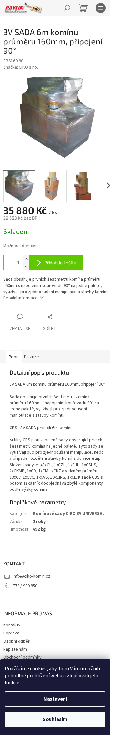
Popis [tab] (14, 357)
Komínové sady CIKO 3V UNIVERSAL (68, 514)
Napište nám (15, 649)
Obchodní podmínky (22, 657)
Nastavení (55, 698)
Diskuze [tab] (31, 357)
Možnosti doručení (21, 246)
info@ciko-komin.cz (31, 576)
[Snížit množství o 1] (26, 266)
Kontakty (11, 625)
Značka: (20, 67)
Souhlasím (55, 719)
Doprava (11, 633)
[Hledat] (67, 8)
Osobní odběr (16, 641)
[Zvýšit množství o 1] (26, 259)
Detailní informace (20, 298)
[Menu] (100, 8)
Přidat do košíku (60, 262)
